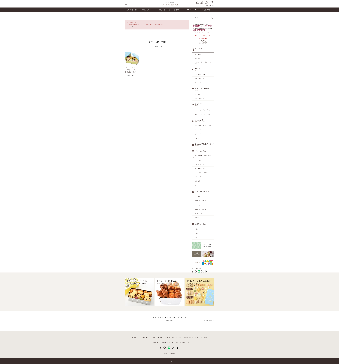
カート (212, 3)
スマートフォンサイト (169, 353)
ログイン (202, 3)
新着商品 (177, 10)
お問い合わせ (203, 337)
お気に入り (207, 3)
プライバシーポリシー (145, 337)
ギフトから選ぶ (146, 10)
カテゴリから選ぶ (132, 10)
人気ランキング (191, 10)
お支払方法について (176, 337)
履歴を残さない (210, 320)
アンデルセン (153, 342)
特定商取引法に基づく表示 (191, 337)
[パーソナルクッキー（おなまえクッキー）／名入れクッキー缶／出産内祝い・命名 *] (132, 58)
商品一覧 (162, 10)
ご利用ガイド (206, 10)
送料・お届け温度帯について (160, 337)
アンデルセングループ (182, 342)
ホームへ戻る (131, 26)
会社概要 (134, 337)
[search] (212, 18)
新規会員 (197, 3)
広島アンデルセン (166, 342)
